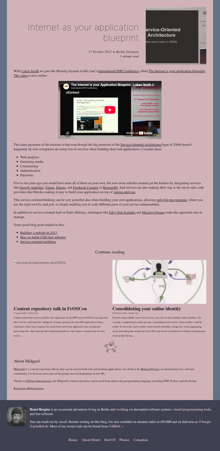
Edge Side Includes (122, 212)
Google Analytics (31, 187)
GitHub (114, 426)
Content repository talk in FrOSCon (50, 308)
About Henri (91, 439)
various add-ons (124, 191)
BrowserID (110, 187)
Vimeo (49, 187)
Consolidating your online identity (146, 308)
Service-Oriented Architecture (140, 144)
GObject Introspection (39, 381)
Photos (124, 439)
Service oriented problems (38, 241)
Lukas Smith (30, 70)
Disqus (61, 187)
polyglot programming (172, 199)
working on (124, 409)
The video (21, 75)
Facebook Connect (85, 187)
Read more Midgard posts (28, 388)
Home (72, 439)
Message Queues (153, 212)
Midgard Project (149, 369)
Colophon (141, 439)
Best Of (109, 439)
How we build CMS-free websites (43, 237)
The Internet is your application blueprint (176, 70)
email (63, 421)
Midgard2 (19, 369)
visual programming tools (192, 409)
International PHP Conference (118, 70)
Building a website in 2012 (38, 232)
